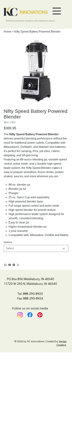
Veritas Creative (61, 343)
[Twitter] (18, 265)
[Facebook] (9, 265)
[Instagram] (20, 314)
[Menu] (57, 11)
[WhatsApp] (5, 265)
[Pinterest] (14, 265)
